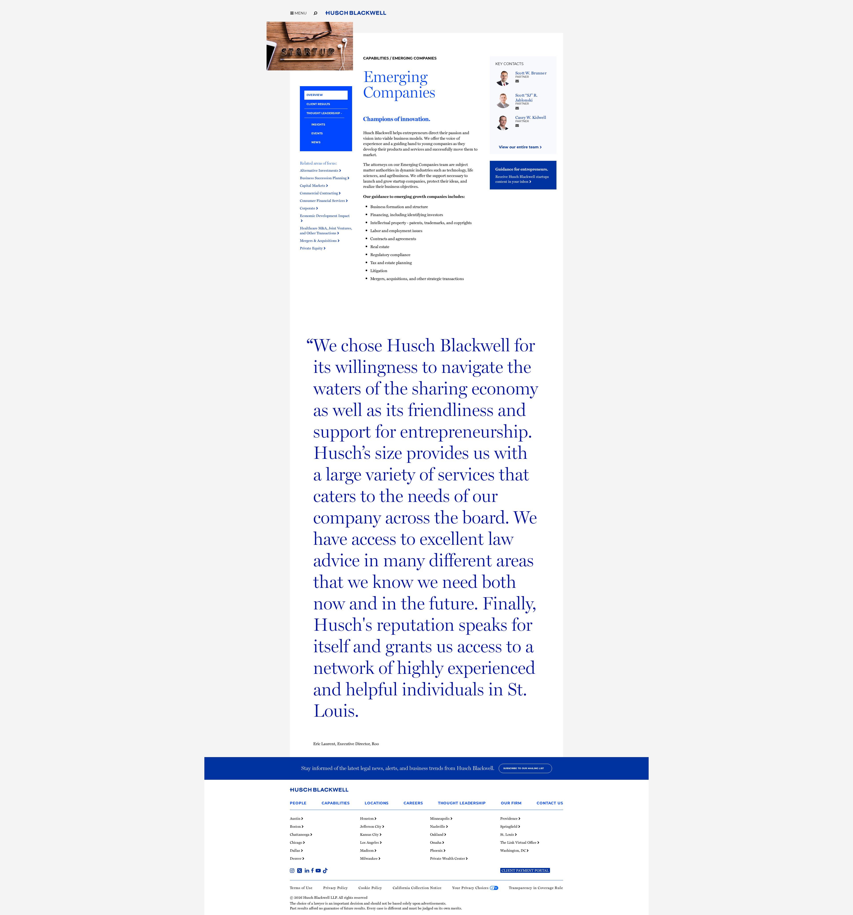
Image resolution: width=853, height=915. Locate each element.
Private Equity (312, 248)
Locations (377, 803)
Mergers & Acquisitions (319, 240)
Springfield (509, 826)
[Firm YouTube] (319, 871)
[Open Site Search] (315, 12)
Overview (315, 95)
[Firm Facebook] (313, 871)
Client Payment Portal (525, 870)
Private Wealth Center (448, 858)
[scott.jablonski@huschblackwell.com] (517, 108)
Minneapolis (440, 818)
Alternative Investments (319, 170)
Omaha (436, 842)
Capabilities (376, 58)
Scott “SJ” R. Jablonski (526, 97)
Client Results (318, 104)
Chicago (296, 842)
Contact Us (550, 803)
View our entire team (519, 147)
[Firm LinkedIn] (308, 871)
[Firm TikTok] (325, 871)
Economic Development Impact (325, 218)
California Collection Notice (417, 887)
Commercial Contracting (319, 193)
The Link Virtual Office (518, 842)
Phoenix (437, 850)
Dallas (295, 850)
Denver (296, 858)
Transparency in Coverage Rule (536, 887)
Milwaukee (369, 858)
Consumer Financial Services (323, 200)
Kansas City (370, 834)
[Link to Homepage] (355, 13)
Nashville (438, 826)
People (298, 803)
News (316, 142)
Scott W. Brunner (530, 73)
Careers (413, 803)
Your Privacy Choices (471, 887)
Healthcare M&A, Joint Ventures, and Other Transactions (326, 230)
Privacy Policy (335, 887)
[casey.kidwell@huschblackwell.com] (517, 125)
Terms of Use (301, 887)
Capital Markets (313, 185)
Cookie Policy (370, 887)
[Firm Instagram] (293, 871)
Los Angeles (370, 842)
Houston (367, 818)
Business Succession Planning (323, 178)
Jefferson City (371, 826)
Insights (318, 124)
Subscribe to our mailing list (523, 768)
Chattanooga (300, 834)
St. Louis (507, 834)
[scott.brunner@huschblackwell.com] (517, 81)
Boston (296, 826)
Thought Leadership (323, 113)
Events (317, 133)
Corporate (308, 208)
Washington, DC (513, 850)
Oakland (437, 834)
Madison (367, 850)
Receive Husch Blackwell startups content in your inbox (522, 179)
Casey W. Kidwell (530, 117)
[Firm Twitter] (300, 871)
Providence (509, 818)
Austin (295, 818)
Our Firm (511, 803)
